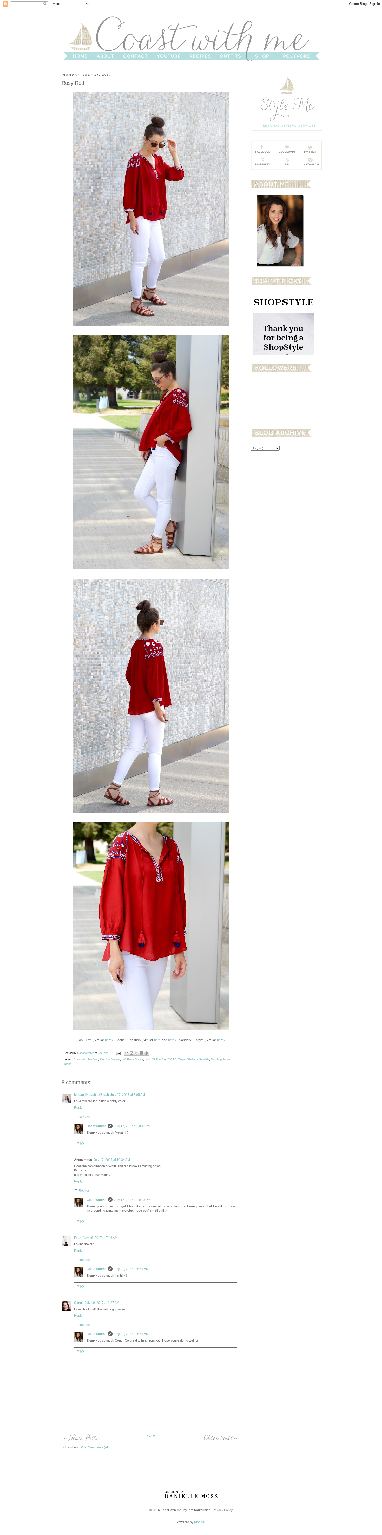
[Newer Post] (81, 1437)
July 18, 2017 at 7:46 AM (100, 1238)
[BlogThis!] (131, 1053)
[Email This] (126, 1053)
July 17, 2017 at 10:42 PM (132, 1126)
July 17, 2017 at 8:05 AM (127, 1095)
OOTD (172, 1059)
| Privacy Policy (222, 1510)
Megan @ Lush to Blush (91, 1095)
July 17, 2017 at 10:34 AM (112, 1160)
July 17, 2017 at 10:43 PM (132, 1200)
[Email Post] (118, 1052)
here (108, 1040)
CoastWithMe (86, 1052)
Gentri (78, 1303)
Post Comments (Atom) (97, 1447)
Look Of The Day (155, 1059)
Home (150, 1435)
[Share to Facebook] (141, 1053)
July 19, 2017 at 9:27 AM (102, 1303)
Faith (77, 1238)
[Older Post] (220, 1437)
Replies (84, 1117)
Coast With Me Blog (86, 1059)
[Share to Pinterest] (146, 1053)
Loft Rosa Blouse (132, 1059)
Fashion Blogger (110, 1059)
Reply (78, 1108)
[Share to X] (136, 1053)
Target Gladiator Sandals (193, 1059)
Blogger (199, 1522)
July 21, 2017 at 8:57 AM (131, 1269)
